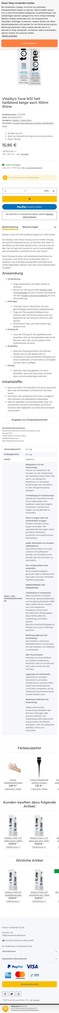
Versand (24, 154)
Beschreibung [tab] (10, 227)
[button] (55, 227)
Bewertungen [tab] (30, 227)
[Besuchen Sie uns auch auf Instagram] (18, 993)
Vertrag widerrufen (29, 984)
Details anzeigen (9, 36)
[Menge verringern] (5, 191)
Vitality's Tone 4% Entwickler (34, 295)
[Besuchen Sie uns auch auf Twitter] (12, 993)
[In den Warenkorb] (29, 199)
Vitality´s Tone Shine (21, 120)
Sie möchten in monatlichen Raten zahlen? (29, 215)
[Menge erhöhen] (54, 191)
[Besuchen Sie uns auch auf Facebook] (5, 993)
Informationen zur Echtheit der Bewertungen (25, 1010)
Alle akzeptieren (29, 43)
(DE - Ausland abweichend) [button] (32, 168)
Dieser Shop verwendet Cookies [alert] (18, 3)
